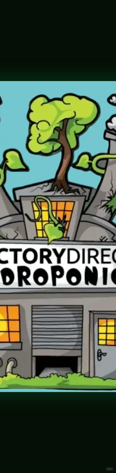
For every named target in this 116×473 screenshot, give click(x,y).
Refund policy (39, 468)
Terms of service (56, 468)
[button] (4, 15)
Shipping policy (66, 468)
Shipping (19, 48)
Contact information (76, 468)
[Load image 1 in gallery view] (67, 87)
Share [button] (20, 405)
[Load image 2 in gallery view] (76, 87)
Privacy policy (47, 468)
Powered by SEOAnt (37, 82)
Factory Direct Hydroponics (27, 468)
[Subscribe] (48, 453)
